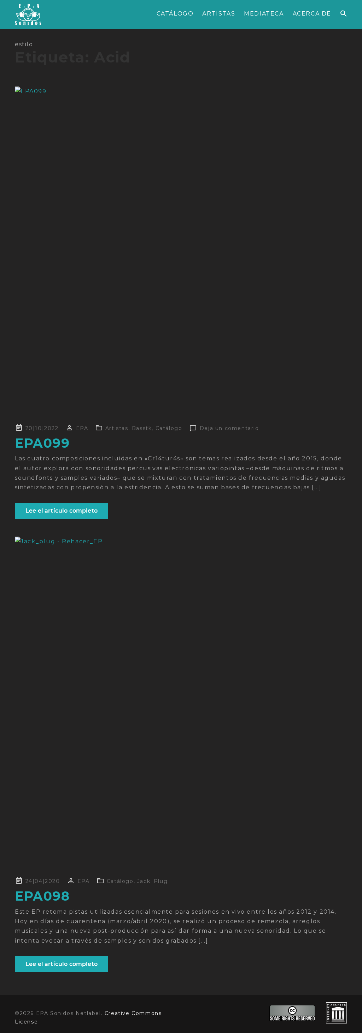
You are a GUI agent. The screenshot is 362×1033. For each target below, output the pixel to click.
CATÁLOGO (175, 13)
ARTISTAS (218, 13)
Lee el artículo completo (61, 510)
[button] (343, 14)
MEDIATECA (264, 13)
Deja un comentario (229, 428)
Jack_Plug (152, 881)
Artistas (116, 428)
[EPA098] (181, 702)
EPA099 (42, 443)
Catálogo (169, 428)
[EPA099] (181, 251)
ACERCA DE (312, 13)
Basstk (142, 428)
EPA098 (42, 896)
